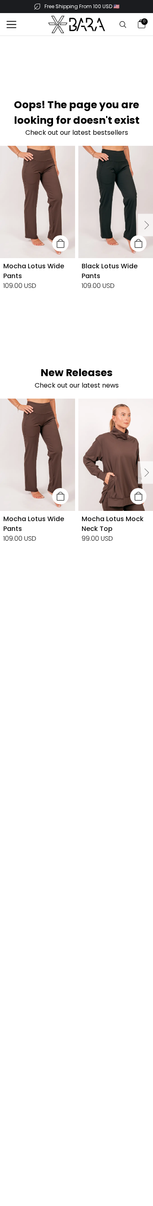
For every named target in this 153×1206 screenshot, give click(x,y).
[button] (11, 24)
